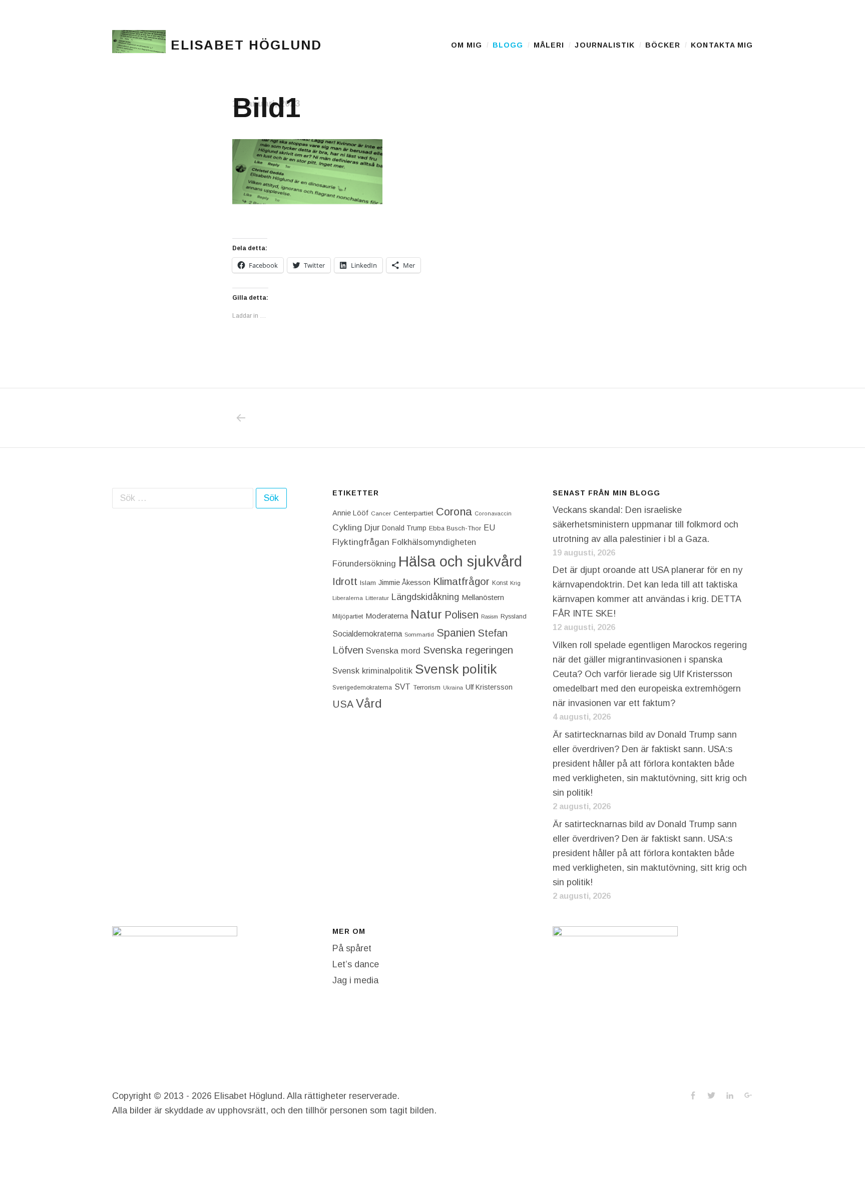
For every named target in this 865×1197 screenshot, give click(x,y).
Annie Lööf (350, 513)
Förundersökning (364, 563)
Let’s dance (355, 964)
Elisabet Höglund (246, 45)
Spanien (456, 633)
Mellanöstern (483, 597)
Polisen (462, 615)
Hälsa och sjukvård (460, 561)
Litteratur (377, 598)
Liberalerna (347, 598)
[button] (139, 45)
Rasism (489, 617)
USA (342, 704)
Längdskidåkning (425, 597)
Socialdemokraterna (367, 634)
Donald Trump (404, 528)
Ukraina (453, 688)
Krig (515, 583)
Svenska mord (393, 651)
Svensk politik (456, 669)
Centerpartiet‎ (413, 513)
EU (489, 527)
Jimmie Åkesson (404, 582)
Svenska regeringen (468, 650)
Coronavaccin (493, 513)
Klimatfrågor (461, 581)
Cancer (381, 513)
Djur (371, 527)
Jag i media (355, 980)
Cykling (347, 527)
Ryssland (514, 616)
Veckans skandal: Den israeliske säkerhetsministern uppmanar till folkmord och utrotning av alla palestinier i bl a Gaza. (645, 524)
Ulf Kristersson (489, 687)
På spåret (351, 948)
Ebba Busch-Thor (455, 528)
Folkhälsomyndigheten (434, 541)
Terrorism (427, 687)
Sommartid (419, 635)
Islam (368, 582)
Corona (454, 511)
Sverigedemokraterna (362, 687)
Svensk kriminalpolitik (372, 670)
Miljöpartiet (347, 616)
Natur (426, 614)
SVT (402, 687)
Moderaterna (386, 616)
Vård (369, 703)
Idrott (344, 581)
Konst (500, 582)
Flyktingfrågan (360, 542)
